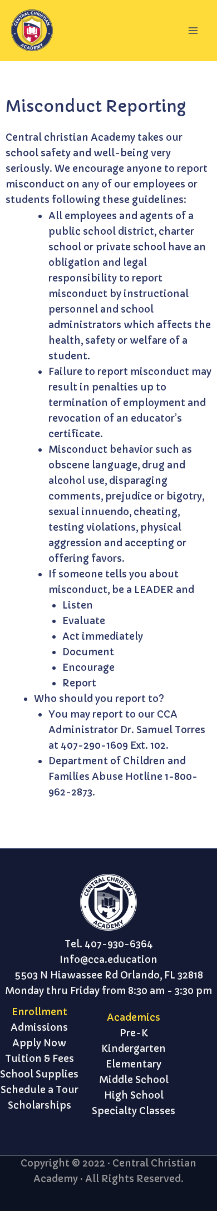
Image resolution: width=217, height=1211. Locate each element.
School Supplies (39, 1074)
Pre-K (134, 1033)
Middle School (134, 1080)
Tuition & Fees (39, 1058)
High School (134, 1095)
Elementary (133, 1064)
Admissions (39, 1027)
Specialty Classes (133, 1111)
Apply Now (39, 1043)
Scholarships (39, 1105)
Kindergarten (133, 1048)
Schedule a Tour (39, 1090)
